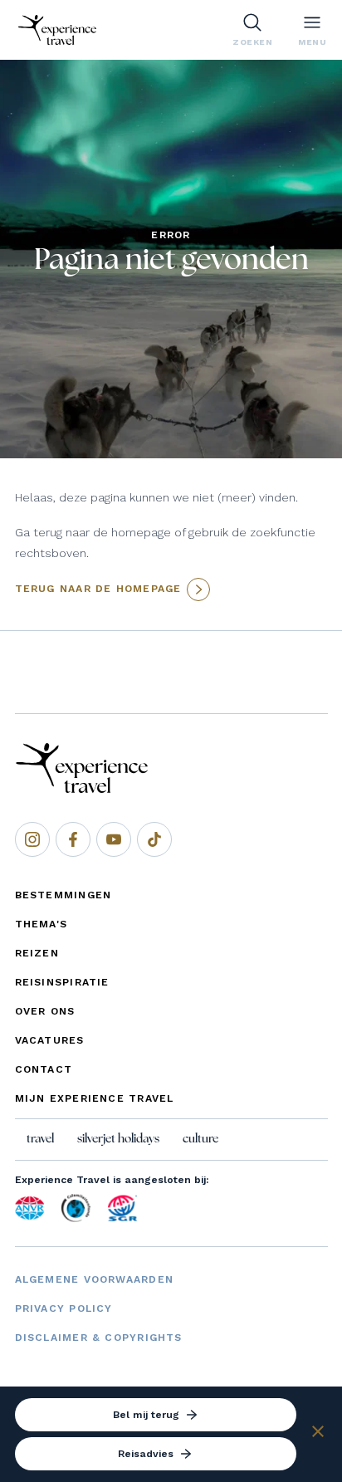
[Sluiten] (318, 1433)
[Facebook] (73, 839)
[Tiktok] (154, 839)
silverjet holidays (118, 1139)
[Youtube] (113, 839)
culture (200, 1139)
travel (40, 1139)
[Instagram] (32, 839)
